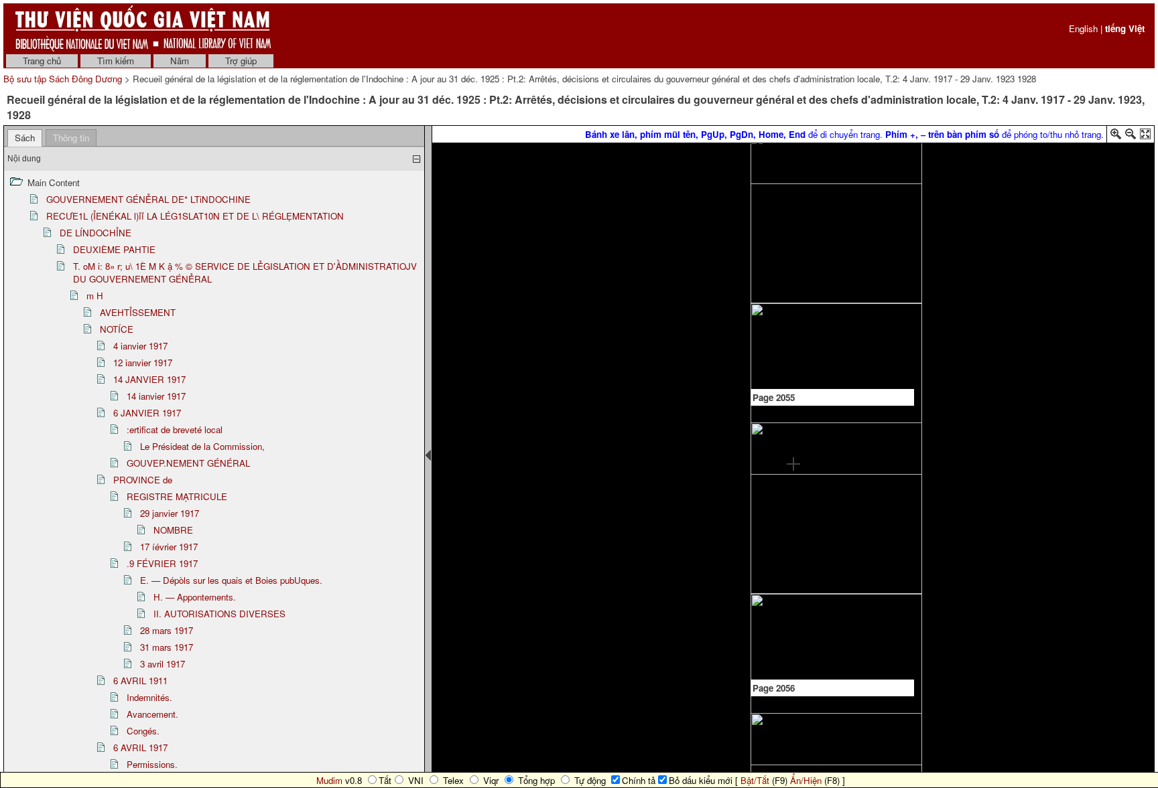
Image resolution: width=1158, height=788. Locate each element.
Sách (25, 137)
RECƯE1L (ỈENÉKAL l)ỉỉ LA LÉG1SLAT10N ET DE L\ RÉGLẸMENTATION (195, 216)
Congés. (143, 730)
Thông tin (71, 137)
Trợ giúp (241, 60)
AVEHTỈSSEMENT (138, 312)
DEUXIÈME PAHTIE (114, 249)
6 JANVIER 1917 (147, 412)
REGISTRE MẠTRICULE (177, 496)
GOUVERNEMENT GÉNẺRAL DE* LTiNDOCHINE (148, 199)
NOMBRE (173, 530)
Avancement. (152, 714)
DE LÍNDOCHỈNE (95, 232)
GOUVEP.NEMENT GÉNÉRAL (188, 463)
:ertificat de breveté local (174, 429)
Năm (179, 60)
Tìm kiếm (115, 60)
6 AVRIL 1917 (140, 747)
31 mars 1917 (166, 647)
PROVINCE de (142, 479)
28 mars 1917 (166, 630)
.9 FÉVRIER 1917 (162, 563)
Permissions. (152, 764)
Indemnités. (149, 697)
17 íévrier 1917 (169, 546)
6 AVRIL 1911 (140, 680)
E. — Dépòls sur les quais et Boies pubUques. (231, 580)
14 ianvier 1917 (156, 396)
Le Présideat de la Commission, (202, 446)
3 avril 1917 (162, 663)
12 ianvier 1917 (142, 362)
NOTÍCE (116, 329)
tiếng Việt (1125, 28)
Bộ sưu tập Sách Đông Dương (64, 78)
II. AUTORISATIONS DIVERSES (219, 613)
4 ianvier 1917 (140, 345)
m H (94, 295)
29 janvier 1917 (169, 513)
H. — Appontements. (194, 596)
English (1083, 28)
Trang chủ (42, 60)
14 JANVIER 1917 (149, 379)
